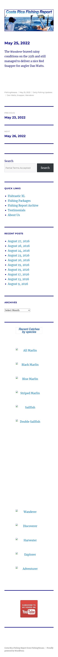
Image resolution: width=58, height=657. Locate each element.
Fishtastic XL (16, 196)
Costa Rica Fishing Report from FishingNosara (24, 648)
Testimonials (16, 210)
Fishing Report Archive (23, 205)
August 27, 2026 (19, 241)
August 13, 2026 (18, 279)
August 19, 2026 (18, 265)
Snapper (20, 95)
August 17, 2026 (18, 274)
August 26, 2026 (19, 246)
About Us (14, 215)
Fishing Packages (19, 200)
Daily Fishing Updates (42, 92)
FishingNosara (10, 92)
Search (8, 161)
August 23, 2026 (18, 255)
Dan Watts (11, 95)
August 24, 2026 (19, 250)
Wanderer (29, 95)
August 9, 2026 (18, 284)
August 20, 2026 (19, 260)
